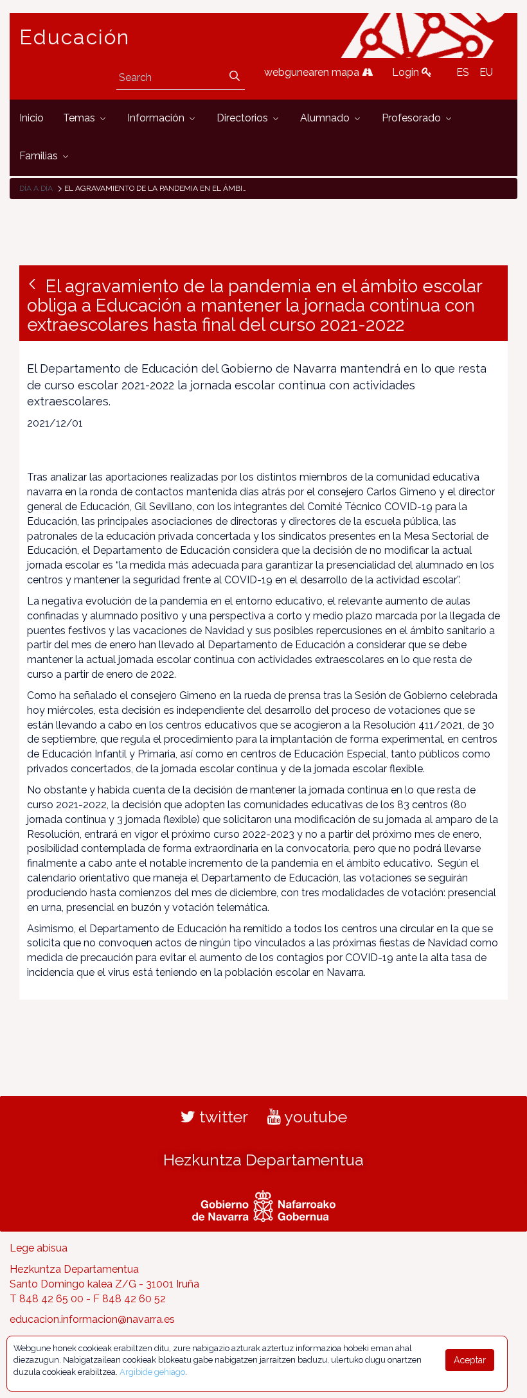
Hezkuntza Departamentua (263, 1159)
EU (486, 72)
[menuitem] (31, 118)
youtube (314, 1116)
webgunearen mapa (313, 72)
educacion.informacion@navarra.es (92, 1319)
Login (407, 72)
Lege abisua (38, 1248)
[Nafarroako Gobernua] (263, 1204)
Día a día (36, 188)
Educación (74, 37)
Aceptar (470, 1360)
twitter (221, 1116)
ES (462, 72)
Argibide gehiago (152, 1372)
